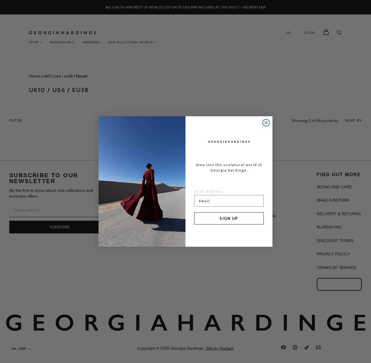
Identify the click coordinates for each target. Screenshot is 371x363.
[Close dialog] (266, 122)
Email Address (208, 191)
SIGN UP (229, 218)
